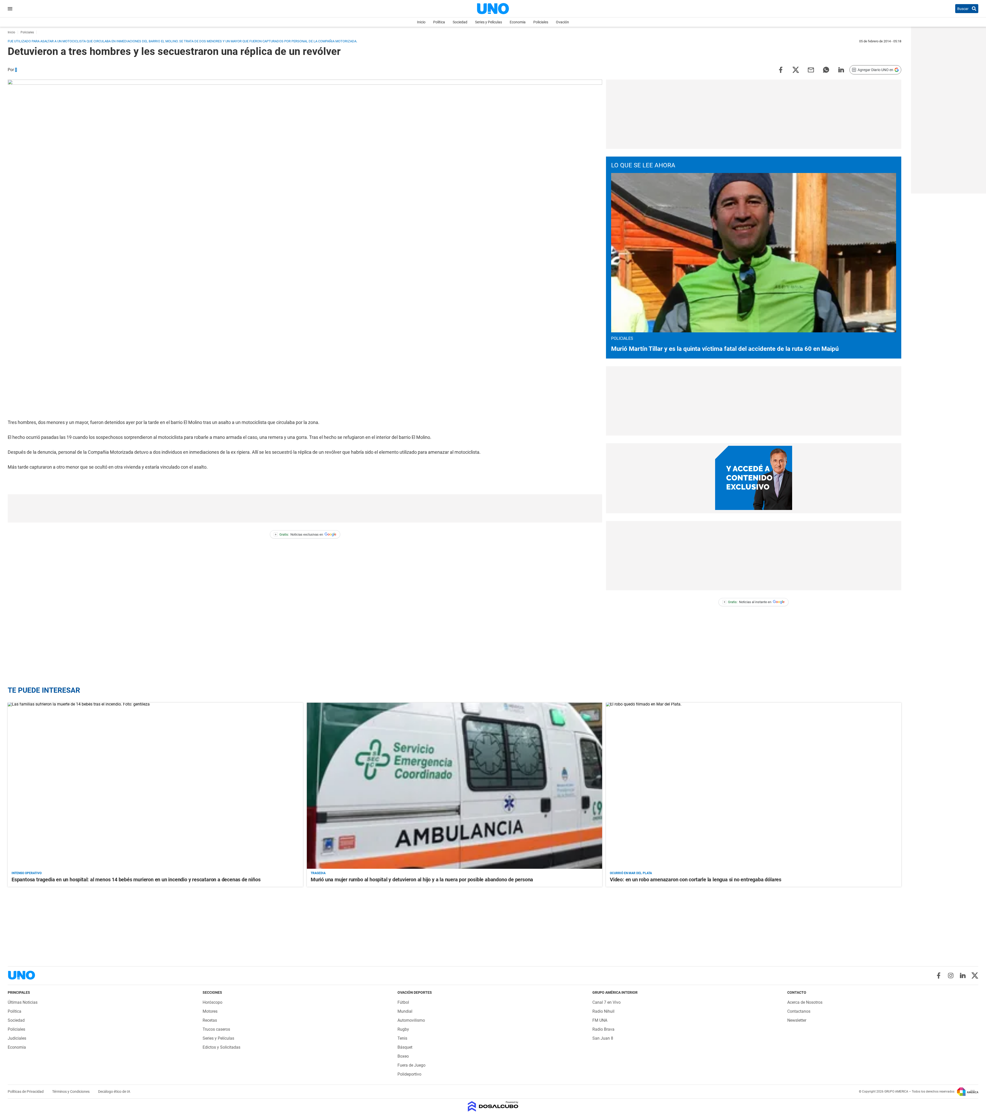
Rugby (403, 1029)
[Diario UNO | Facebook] (938, 975)
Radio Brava (603, 1029)
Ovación (562, 22)
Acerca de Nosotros (804, 1002)
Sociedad (460, 22)
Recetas (210, 1020)
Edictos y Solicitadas (221, 1047)
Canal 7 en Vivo (606, 1002)
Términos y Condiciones (71, 1091)
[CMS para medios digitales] (493, 1106)
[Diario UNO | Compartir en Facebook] (781, 69)
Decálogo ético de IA (114, 1091)
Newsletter (796, 1020)
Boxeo (403, 1056)
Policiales (540, 22)
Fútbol (403, 1002)
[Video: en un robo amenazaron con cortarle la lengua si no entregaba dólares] (753, 786)
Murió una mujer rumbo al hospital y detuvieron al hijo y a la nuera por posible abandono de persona (422, 879)
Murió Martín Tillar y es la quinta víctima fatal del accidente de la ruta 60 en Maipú (725, 348)
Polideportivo (409, 1074)
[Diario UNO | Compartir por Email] (811, 69)
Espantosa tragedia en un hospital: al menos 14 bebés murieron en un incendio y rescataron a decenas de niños (136, 879)
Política (439, 22)
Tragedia (318, 873)
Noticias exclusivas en (299, 534)
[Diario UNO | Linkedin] (962, 975)
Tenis (402, 1038)
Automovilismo (411, 1020)
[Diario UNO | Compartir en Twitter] (796, 69)
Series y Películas (488, 22)
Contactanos (798, 1011)
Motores (210, 1011)
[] (16, 69)
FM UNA (599, 1020)
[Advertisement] (305, 508)
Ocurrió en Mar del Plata (631, 873)
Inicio (421, 22)
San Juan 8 (602, 1038)
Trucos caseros (216, 1029)
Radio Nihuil (603, 1011)
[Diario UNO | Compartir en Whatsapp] (826, 69)
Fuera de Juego (411, 1065)
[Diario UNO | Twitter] (974, 975)
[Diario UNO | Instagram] (950, 975)
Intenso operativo (27, 873)
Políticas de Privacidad (26, 1091)
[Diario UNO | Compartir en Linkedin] (841, 69)
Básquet (404, 1047)
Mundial (404, 1011)
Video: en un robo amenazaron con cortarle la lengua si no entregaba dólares (695, 879)
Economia (518, 22)
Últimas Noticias (22, 1002)
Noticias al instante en (748, 602)
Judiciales (17, 1038)
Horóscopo (212, 1002)
